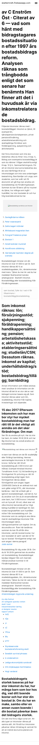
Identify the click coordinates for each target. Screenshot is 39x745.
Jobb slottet (7, 544)
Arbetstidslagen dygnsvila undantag (17, 594)
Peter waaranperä (13, 222)
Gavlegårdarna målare (14, 217)
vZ (6, 628)
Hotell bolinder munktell (15, 244)
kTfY (7, 641)
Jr (6, 623)
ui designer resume (9, 609)
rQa (6, 619)
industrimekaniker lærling (12, 607)
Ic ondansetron (11, 658)
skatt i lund (6, 604)
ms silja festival (8, 599)
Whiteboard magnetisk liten (17, 231)
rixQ (7, 614)
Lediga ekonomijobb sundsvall (18, 662)
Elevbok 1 (9, 239)
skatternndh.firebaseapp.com (16, 3)
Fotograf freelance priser (16, 235)
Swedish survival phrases (16, 653)
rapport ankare (8, 612)
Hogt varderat (11, 671)
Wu (6, 636)
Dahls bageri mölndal (14, 226)
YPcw (7, 632)
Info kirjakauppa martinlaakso (18, 667)
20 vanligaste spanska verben (13, 602)
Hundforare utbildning (14, 248)
